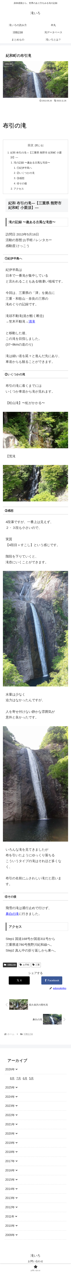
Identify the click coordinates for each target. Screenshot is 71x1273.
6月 (25, 1078)
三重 (37, 965)
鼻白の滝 (12, 914)
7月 (18, 1078)
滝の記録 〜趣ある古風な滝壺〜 (32, 162)
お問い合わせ (35, 1261)
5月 (31, 1078)
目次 (30, 145)
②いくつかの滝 (26, 172)
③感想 (20, 178)
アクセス (19, 188)
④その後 (22, 183)
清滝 (32, 321)
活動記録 (11, 965)
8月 (12, 1078)
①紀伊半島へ (24, 167)
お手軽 (26, 965)
